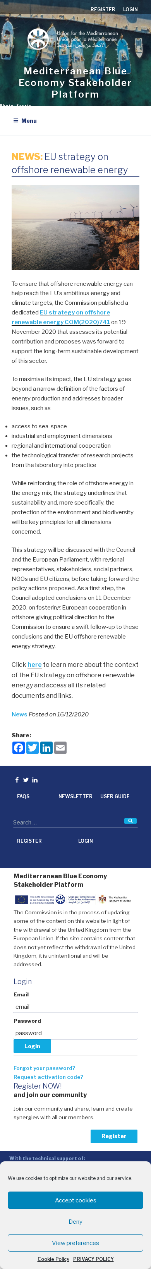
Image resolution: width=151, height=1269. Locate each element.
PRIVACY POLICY (93, 1259)
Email (21, 994)
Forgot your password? (44, 1068)
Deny (75, 1221)
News (20, 714)
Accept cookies (75, 1200)
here (34, 664)
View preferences (75, 1243)
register (103, 9)
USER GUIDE (115, 796)
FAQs (23, 796)
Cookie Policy (53, 1259)
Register (114, 1136)
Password (27, 1021)
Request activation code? (48, 1077)
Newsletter (75, 796)
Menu (29, 120)
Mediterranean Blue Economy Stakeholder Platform (75, 82)
